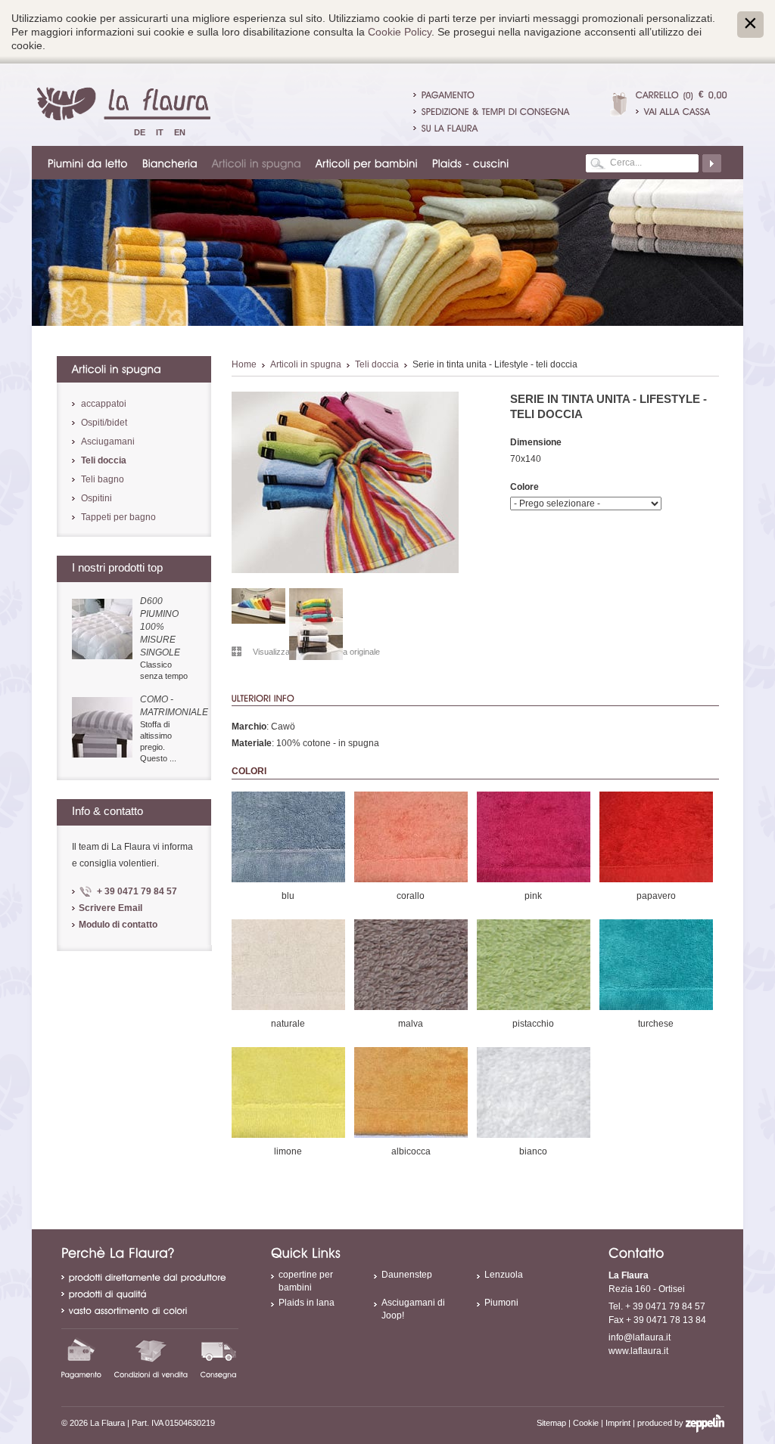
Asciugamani (108, 441)
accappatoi (103, 403)
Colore (524, 487)
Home (244, 364)
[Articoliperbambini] (367, 162)
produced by (661, 1422)
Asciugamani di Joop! (413, 1309)
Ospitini (96, 498)
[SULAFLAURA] (450, 127)
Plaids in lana (307, 1302)
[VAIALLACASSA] (681, 111)
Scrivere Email (110, 908)
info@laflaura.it (639, 1337)
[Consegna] (219, 1358)
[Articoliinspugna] (257, 162)
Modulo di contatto (118, 924)
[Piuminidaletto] (88, 162)
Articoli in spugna (305, 364)
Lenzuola (503, 1274)
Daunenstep (406, 1274)
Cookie (586, 1422)
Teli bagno (102, 479)
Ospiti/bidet (104, 422)
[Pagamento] (81, 1358)
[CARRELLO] (657, 94)
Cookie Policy (399, 32)
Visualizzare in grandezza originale (316, 651)
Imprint (617, 1422)
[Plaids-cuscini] (471, 162)
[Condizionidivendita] (151, 1358)
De (139, 132)
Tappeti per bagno (118, 517)
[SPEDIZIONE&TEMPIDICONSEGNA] (496, 111)
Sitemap (551, 1422)
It (159, 132)
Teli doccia (377, 364)
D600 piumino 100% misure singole (160, 627)
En (179, 132)
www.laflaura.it (638, 1351)
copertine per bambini (306, 1281)
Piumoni (501, 1302)
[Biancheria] (170, 162)
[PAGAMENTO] (448, 94)
